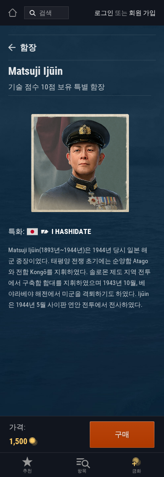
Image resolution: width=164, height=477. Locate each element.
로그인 (103, 12)
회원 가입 (142, 12)
